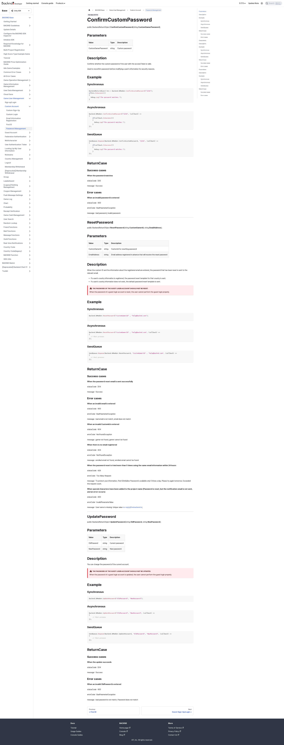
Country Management (14, 159)
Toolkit (5, 271)
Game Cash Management (14, 215)
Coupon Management (12, 191)
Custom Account (12, 106)
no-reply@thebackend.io (132, 507)
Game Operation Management (16, 80)
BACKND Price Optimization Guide (15, 63)
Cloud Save (8, 94)
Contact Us (172, 735)
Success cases (205, 34)
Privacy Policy (173, 731)
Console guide (47, 3)
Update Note (253, 3)
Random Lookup (10, 223)
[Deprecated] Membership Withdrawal (15, 172)
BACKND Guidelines (12, 26)
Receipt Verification (12, 211)
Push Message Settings (13, 195)
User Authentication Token (16, 145)
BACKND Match (8, 263)
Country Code (9, 247)
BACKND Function (11, 255)
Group (6, 177)
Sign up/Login (10, 102)
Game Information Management (11, 85)
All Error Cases (10, 76)
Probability (8, 207)
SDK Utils (7, 259)
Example (201, 18)
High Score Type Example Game (17, 54)
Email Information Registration (13, 119)
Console (122, 731)
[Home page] (89, 10)
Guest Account (11, 133)
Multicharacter (11, 141)
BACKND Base (8, 18)
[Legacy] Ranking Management (11, 186)
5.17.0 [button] (241, 3)
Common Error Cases (12, 72)
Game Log (8, 199)
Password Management (16, 129)
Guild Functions (10, 239)
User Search (9, 219)
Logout (8, 163)
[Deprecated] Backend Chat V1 (14, 267)
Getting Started (10, 22)
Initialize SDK (9, 40)
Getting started (32, 3)
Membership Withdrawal (15, 167)
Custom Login (12, 114)
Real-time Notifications (13, 243)
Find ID (9, 125)
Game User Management (14, 98)
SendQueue (204, 27)
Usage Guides (76, 731)
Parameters (202, 11)
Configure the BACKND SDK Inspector (15, 35)
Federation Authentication (15, 137)
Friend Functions (10, 227)
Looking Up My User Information (13, 150)
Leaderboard (9, 181)
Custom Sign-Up (13, 110)
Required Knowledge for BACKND (14, 45)
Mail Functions (9, 231)
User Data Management (13, 90)
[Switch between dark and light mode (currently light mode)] (262, 3)
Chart (6, 203)
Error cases (204, 37)
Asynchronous (205, 24)
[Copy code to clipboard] (191, 91)
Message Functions (11, 235)
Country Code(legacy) (13, 251)
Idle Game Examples (12, 68)
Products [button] (59, 3)
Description (202, 14)
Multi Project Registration (14, 50)
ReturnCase (202, 31)
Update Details (10, 30)
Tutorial (7, 58)
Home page (123, 728)
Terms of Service (175, 728)
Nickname (9, 155)
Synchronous (205, 21)
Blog (121, 735)
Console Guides (77, 735)
